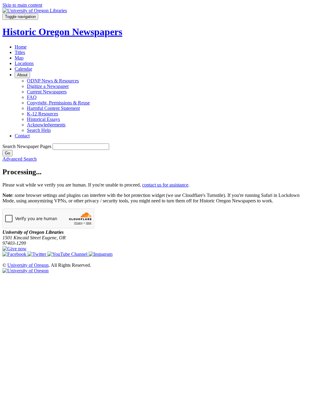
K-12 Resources (42, 113)
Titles (20, 52)
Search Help (39, 130)
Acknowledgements (46, 124)
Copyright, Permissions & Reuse (58, 102)
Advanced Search (19, 158)
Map (19, 57)
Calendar (23, 68)
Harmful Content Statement (53, 108)
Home (21, 46)
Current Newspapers (47, 91)
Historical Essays (43, 119)
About (22, 75)
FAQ (32, 97)
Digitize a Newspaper (48, 86)
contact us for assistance (165, 184)
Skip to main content (22, 5)
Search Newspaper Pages (26, 146)
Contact (22, 135)
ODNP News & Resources (53, 80)
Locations (24, 63)
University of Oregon (28, 265)
